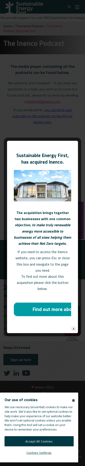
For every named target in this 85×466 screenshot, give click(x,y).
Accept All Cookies (39, 441)
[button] (73, 400)
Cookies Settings (39, 452)
